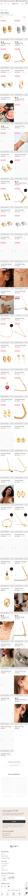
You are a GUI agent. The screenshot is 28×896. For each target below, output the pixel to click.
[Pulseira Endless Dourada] (7, 250)
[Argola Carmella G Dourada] (21, 685)
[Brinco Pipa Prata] (21, 223)
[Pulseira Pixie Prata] (7, 141)
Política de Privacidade (5, 858)
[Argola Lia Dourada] (7, 359)
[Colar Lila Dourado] (7, 332)
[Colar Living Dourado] (21, 57)
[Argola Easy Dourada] (21, 494)
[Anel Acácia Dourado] (21, 84)
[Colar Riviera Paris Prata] (7, 657)
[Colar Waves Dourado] (7, 630)
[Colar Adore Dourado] (7, 467)
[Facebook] (2, 886)
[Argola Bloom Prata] (3, 42)
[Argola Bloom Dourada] (7, 28)
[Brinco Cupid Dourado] (7, 84)
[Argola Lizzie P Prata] (21, 713)
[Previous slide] (1, 28)
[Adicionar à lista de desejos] (12, 39)
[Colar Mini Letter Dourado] (21, 332)
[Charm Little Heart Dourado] (7, 386)
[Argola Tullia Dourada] (7, 196)
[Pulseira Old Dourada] (21, 413)
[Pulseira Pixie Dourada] (21, 112)
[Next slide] (12, 28)
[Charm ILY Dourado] (7, 575)
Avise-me (19, 315)
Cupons (2, 867)
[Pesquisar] (5, 3)
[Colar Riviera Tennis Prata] (21, 657)
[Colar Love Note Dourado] (21, 277)
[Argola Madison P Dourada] (21, 548)
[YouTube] (9, 886)
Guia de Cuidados (4, 856)
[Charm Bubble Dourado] (21, 250)
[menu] (1, 3)
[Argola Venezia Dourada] (21, 440)
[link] (7, 795)
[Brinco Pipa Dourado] (7, 223)
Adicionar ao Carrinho (5, 178)
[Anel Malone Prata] (17, 615)
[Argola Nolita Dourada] (7, 548)
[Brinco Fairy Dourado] (21, 359)
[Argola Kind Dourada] (7, 168)
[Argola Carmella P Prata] (17, 181)
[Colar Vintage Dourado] (21, 521)
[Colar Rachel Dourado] (21, 305)
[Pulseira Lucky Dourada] (7, 521)
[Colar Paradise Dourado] (21, 386)
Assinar (14, 821)
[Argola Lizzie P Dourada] (7, 713)
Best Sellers (6, 9)
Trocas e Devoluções (5, 863)
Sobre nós (3, 854)
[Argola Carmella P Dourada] (21, 168)
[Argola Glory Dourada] (7, 740)
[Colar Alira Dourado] (21, 467)
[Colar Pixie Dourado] (7, 685)
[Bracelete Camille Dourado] (21, 141)
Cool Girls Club (4, 865)
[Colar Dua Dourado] (21, 630)
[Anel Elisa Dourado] (7, 602)
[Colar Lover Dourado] (7, 305)
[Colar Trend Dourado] (21, 196)
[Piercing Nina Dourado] (7, 277)
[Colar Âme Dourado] (21, 575)
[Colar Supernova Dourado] (7, 494)
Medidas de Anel (4, 870)
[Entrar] (23, 3)
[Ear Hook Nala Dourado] (7, 413)
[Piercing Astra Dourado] (7, 440)
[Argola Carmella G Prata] (17, 698)
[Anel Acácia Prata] (17, 97)
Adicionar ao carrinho (5, 39)
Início (2, 9)
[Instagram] (5, 886)
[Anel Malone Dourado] (21, 602)
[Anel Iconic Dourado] (7, 57)
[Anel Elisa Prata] (3, 615)
